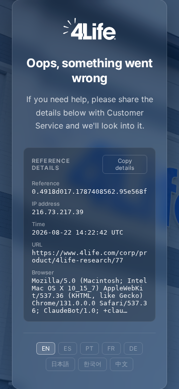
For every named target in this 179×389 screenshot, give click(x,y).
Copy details (125, 164)
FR (111, 348)
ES (67, 348)
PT (89, 348)
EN (46, 348)
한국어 (93, 364)
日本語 (60, 364)
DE (133, 348)
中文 (121, 364)
